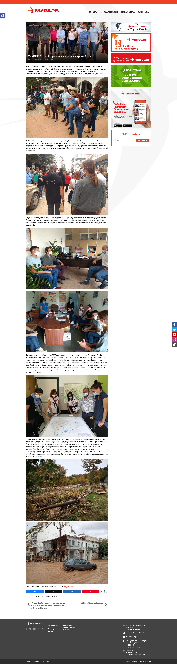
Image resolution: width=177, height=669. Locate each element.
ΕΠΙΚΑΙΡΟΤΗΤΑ (128, 12)
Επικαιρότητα (53, 625)
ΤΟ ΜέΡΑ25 (93, 12)
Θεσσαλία (55, 597)
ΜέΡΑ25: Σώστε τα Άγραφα (92, 603)
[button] (2, 15)
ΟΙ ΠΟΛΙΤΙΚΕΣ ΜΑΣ (109, 12)
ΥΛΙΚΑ (140, 12)
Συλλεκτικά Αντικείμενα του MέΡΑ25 (69, 627)
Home (30, 25)
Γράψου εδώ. (68, 587)
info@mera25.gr (131, 637)
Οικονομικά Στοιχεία (52, 630)
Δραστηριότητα (40, 25)
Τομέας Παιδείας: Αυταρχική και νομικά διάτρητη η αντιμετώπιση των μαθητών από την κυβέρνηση (48, 605)
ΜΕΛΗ (147, 12)
